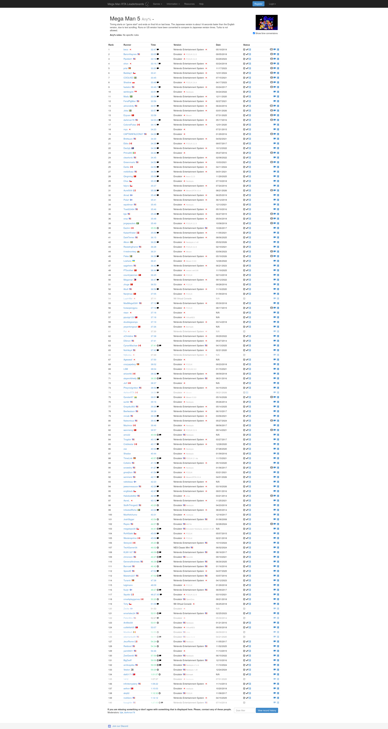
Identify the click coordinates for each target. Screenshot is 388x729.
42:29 (153, 486)
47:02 (153, 570)
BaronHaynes (130, 54)
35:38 (153, 190)
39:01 (153, 397)
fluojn (126, 589)
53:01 (153, 622)
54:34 (153, 646)
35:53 (153, 227)
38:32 (153, 373)
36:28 (153, 246)
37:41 (153, 340)
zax (125, 448)
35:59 (153, 232)
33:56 (153, 101)
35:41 (153, 199)
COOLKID (128, 77)
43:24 (153, 509)
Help (201, 3)
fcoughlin (128, 702)
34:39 (153, 148)
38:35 (153, 378)
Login (271, 3)
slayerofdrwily (130, 378)
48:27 (153, 589)
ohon (126, 63)
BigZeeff (127, 660)
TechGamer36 (130, 547)
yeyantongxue (130, 326)
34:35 (153, 143)
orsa (126, 218)
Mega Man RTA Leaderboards (126, 4)
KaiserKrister (130, 232)
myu (126, 129)
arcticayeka (129, 664)
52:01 (153, 613)
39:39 (153, 415)
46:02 (153, 547)
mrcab (127, 415)
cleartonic (128, 157)
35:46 (153, 209)
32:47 (153, 49)
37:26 (153, 326)
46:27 (153, 556)
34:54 (153, 171)
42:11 (153, 476)
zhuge (126, 284)
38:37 (153, 383)
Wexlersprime (130, 538)
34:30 (153, 138)
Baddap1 (128, 72)
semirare (128, 476)
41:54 (153, 472)
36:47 (153, 279)
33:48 (153, 82)
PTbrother (128, 270)
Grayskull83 (129, 406)
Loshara (127, 260)
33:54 (153, 96)
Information (172, 3)
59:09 (153, 664)
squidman (128, 204)
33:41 (153, 72)
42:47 (153, 491)
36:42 (153, 265)
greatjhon (128, 472)
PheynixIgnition (131, 387)
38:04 (153, 368)
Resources (189, 3)
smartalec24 (129, 613)
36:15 (153, 237)
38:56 (153, 387)
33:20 (153, 68)
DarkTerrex (129, 237)
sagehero (128, 265)
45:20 (153, 542)
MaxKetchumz (130, 514)
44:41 (153, 528)
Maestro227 (129, 575)
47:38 (153, 580)
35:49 (153, 223)
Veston (127, 669)
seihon (127, 688)
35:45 (153, 204)
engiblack (128, 491)
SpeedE (127, 570)
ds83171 (128, 674)
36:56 (153, 289)
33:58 (153, 115)
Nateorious (129, 420)
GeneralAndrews (132, 561)
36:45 (153, 274)
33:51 (153, 91)
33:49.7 (154, 87)
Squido (127, 594)
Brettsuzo (128, 138)
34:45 (153, 157)
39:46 (153, 425)
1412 (126, 679)
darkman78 (129, 119)
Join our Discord (120, 725)
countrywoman (131, 274)
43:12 (153, 500)
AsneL (127, 500)
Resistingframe (131, 246)
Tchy (126, 603)
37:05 (153, 293)
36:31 (153, 251)
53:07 (153, 627)
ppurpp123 (129, 317)
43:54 (153, 519)
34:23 (153, 129)
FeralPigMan (130, 101)
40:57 (153, 458)
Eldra (126, 143)
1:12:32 (154, 693)
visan (126, 312)
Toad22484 (129, 209)
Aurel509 (128, 190)
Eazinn (127, 227)
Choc (126, 180)
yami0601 (128, 650)
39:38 (153, 411)
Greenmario (129, 162)
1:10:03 (154, 688)
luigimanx (128, 585)
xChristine (128, 336)
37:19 (153, 321)
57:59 (153, 655)
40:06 (153, 434)
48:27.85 (155, 594)
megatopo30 (130, 528)
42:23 (153, 481)
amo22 (127, 434)
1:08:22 (154, 683)
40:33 (153, 448)
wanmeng (128, 429)
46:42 (153, 566)
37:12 (153, 303)
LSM (126, 368)
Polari (126, 199)
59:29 (153, 669)
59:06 (153, 660)
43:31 (153, 514)
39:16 (153, 401)
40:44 (153, 453)
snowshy (128, 467)
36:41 (153, 260)
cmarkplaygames (132, 599)
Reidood (128, 646)
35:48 (153, 213)
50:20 (153, 599)
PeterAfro (128, 617)
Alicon (126, 242)
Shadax (127, 453)
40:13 (153, 439)
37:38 (153, 336)
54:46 (153, 650)
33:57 (153, 105)
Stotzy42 (128, 542)
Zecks (126, 608)
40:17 (153, 444)
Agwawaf (128, 359)
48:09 (153, 585)
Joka (126, 110)
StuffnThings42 (131, 505)
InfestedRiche (130, 509)
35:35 (153, 180)
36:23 (153, 242)
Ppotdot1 (128, 58)
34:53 (153, 162)
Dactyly (127, 148)
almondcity (129, 105)
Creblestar (129, 444)
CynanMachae (130, 345)
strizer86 (128, 373)
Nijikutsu (128, 354)
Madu (126, 96)
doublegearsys (131, 321)
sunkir (126, 401)
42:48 (153, 495)
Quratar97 (128, 397)
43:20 (153, 505)
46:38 (153, 561)
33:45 (153, 77)
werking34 (128, 91)
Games (157, 3)
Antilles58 (128, 622)
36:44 (153, 270)
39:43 (153, 420)
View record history (267, 710)
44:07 (153, 523)
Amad (126, 195)
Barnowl (127, 566)
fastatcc (127, 87)
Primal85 (128, 152)
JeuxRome (129, 641)
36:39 (153, 256)
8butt (126, 289)
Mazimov (128, 425)
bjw (125, 213)
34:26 (153, 133)
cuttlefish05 (129, 627)
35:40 (153, 195)
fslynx (126, 185)
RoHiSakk (128, 533)
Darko (126, 166)
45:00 (153, 533)
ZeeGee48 (129, 655)
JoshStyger (129, 519)
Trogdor (127, 439)
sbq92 (126, 693)
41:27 (153, 467)
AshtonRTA (129, 392)
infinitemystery (130, 683)
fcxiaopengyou (130, 307)
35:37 (153, 185)
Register (258, 3)
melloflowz (129, 171)
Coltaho (127, 462)
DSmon (127, 340)
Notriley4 (128, 350)
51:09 (153, 603)
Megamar (128, 279)
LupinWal (128, 298)
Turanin (127, 580)
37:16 (153, 307)
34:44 (153, 152)
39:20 (153, 406)
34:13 (153, 124)
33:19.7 (154, 63)
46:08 (153, 552)
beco (126, 49)
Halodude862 (130, 495)
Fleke (126, 256)
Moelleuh (128, 632)
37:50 (153, 359)
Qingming (128, 176)
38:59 (153, 392)
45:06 (153, 538)
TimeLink (128, 458)
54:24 (153, 641)
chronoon (128, 556)
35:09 (153, 176)
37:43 (153, 350)
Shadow (127, 82)
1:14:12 (154, 697)
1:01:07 (154, 674)
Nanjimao (128, 293)
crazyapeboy (130, 364)
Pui (125, 331)
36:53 (153, 284)
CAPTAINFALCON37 (133, 133)
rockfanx (128, 697)
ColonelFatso (130, 124)
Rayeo (127, 523)
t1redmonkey (130, 251)
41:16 (153, 462)
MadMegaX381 (131, 303)
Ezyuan (127, 115)
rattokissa (128, 481)
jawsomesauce (131, 486)
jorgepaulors (129, 223)
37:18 (153, 312)
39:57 (153, 429)
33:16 (153, 58)
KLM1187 (128, 552)
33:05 (153, 54)
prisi (125, 68)
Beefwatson (129, 411)
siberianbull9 (130, 636)
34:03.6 (154, 119)
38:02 (153, 364)
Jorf (125, 383)
